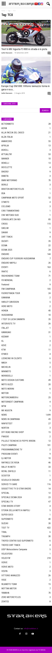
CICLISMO (5, 206)
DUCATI (4, 241)
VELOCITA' (5, 558)
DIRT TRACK (6, 236)
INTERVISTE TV (8, 323)
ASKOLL (5, 150)
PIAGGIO (5, 436)
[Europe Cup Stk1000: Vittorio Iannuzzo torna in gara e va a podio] (26, 70)
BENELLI (5, 163)
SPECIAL (5, 493)
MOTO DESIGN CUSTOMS (12, 380)
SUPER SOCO (7, 514)
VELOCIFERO (6, 553)
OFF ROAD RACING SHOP (12, 432)
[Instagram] (26, 634)
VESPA (4, 571)
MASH (4, 362)
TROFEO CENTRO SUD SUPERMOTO (17, 540)
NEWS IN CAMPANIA (10, 419)
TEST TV (5, 527)
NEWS (4, 414)
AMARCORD (6, 141)
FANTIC (4, 271)
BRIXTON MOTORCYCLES (12, 189)
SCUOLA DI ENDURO (10, 480)
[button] (48, 4)
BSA (3, 193)
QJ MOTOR (6, 458)
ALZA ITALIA (7, 137)
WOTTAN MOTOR (9, 588)
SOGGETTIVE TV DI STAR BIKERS (16, 488)
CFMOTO (5, 202)
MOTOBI (5, 393)
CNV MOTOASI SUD (10, 215)
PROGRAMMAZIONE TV (11, 449)
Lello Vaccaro (6, 53)
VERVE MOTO (7, 566)
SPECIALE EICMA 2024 (11, 497)
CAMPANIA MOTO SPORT (12, 197)
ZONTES (5, 601)
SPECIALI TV (7, 501)
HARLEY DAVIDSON (10, 302)
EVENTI (4, 267)
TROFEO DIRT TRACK (10, 545)
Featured (5, 284)
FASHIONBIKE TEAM (10, 276)
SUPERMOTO (7, 519)
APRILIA (5, 145)
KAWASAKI (6, 332)
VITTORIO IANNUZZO (10, 575)
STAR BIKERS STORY (10, 506)
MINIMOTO (6, 371)
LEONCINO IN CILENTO (11, 358)
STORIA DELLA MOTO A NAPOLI (15, 510)
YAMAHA (5, 593)
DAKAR (4, 232)
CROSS (4, 223)
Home (3, 11)
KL (2, 341)
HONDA (4, 310)
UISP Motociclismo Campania (14, 549)
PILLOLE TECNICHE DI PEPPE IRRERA (18, 441)
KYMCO (4, 354)
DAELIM (4, 228)
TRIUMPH (5, 536)
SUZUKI (4, 523)
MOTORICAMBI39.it (9, 397)
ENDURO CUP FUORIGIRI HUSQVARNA (18, 258)
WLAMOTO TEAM (9, 584)
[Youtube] (32, 634)
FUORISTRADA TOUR (10, 293)
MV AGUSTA (6, 410)
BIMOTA (4, 176)
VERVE (4, 562)
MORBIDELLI (7, 375)
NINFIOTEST (6, 423)
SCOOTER (5, 475)
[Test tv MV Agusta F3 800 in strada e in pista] (26, 33)
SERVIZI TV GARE (9, 484)
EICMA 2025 (6, 249)
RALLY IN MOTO (8, 467)
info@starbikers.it (31, 629)
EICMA (4, 245)
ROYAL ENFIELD (8, 471)
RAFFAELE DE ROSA (10, 462)
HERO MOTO (6, 306)
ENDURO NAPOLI (9, 263)
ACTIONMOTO (7, 124)
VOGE (3, 579)
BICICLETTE (6, 167)
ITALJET (5, 328)
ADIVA (4, 128)
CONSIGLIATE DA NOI (10, 219)
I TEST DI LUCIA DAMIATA (13, 319)
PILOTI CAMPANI (9, 445)
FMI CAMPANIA (8, 289)
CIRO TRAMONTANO (10, 210)
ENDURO (5, 254)
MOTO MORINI (7, 388)
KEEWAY (5, 336)
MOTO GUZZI (7, 384)
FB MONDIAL (7, 280)
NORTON (5, 428)
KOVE (3, 345)
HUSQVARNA (7, 315)
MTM (3, 406)
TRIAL (4, 532)
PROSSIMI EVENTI (9, 454)
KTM (3, 349)
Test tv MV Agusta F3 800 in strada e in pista (24, 49)
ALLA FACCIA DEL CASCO (12, 132)
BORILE (4, 184)
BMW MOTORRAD (9, 180)
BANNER (5, 158)
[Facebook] (20, 634)
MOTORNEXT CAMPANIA (12, 401)
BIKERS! (5, 171)
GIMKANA (5, 297)
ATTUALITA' (6, 154)
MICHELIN (5, 367)
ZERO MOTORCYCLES (11, 597)
